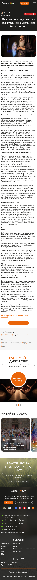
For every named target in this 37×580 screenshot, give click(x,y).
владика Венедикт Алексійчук (11, 343)
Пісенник (16, 544)
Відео (3, 554)
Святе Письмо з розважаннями (24, 549)
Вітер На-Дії (17, 551)
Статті (9, 335)
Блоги (3, 549)
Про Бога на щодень (20, 335)
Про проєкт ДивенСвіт (9, 562)
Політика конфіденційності (18, 572)
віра (24, 343)
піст (30, 343)
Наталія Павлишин (9, 13)
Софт (15, 546)
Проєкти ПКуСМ (6, 565)
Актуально (5, 544)
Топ (3, 335)
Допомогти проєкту (18, 379)
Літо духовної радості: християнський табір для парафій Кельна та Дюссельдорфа (13, 446)
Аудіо (3, 551)
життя (4, 346)
